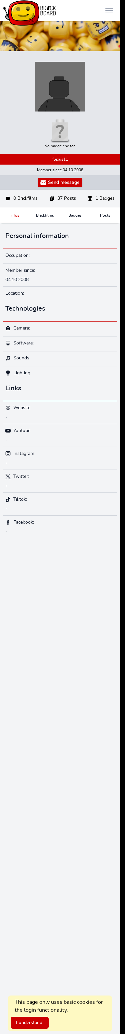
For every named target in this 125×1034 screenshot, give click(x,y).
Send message (64, 182)
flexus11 (60, 159)
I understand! (29, 1022)
